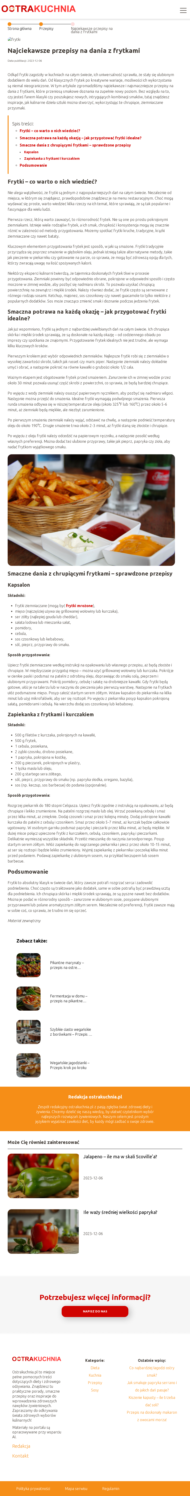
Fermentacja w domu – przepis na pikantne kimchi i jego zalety (68, 998)
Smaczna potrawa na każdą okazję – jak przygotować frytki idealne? (81, 138)
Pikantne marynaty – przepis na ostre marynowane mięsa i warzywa (67, 965)
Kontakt (20, 1455)
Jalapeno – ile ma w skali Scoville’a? (120, 1156)
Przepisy (46, 28)
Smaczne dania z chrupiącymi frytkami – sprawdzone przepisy (75, 145)
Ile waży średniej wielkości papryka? (120, 1212)
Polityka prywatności (33, 1488)
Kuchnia (95, 1375)
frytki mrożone (79, 606)
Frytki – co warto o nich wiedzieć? (50, 131)
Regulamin (110, 1488)
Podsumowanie (33, 165)
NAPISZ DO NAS (95, 1311)
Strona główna (20, 28)
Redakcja (21, 1446)
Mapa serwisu (76, 1488)
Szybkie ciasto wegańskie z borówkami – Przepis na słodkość (71, 1032)
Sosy (95, 1390)
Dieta (95, 1368)
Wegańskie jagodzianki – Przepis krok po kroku (69, 1065)
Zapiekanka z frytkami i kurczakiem (52, 158)
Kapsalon (31, 152)
